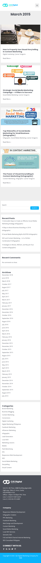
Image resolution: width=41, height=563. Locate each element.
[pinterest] (15, 549)
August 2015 (6, 355)
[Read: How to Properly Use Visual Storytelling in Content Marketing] (20, 34)
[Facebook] (4, 549)
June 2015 (5, 362)
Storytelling (6, 464)
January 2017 (6, 306)
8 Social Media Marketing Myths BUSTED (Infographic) (19, 234)
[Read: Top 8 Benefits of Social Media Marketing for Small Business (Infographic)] (20, 116)
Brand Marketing (7, 408)
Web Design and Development (13, 523)
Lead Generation (7, 436)
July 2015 (5, 359)
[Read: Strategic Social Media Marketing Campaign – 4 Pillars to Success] (20, 75)
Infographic (6, 138)
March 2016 (6, 334)
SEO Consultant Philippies (11, 540)
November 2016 (7, 312)
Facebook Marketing (8, 427)
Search (4, 205)
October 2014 (6, 386)
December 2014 (7, 380)
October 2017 (6, 284)
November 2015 (7, 346)
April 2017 (5, 297)
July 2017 (5, 290)
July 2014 (5, 396)
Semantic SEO (7, 535)
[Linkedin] (9, 549)
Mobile (4, 446)
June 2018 (5, 278)
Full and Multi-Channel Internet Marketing (16, 537)
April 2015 (5, 368)
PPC (3, 452)
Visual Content (7, 467)
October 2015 (6, 349)
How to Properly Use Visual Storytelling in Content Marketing (20, 50)
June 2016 (5, 328)
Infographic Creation (9, 515)
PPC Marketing (7, 518)
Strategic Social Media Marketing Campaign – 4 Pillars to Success (18, 91)
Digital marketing (8, 54)
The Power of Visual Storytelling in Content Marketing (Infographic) (18, 175)
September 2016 (7, 318)
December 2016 (7, 309)
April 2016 (5, 331)
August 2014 (6, 393)
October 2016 (6, 315)
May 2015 (5, 365)
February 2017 (7, 303)
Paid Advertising (7, 449)
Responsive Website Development (14, 512)
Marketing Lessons (8, 443)
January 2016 (6, 340)
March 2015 (6, 371)
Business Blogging (8, 412)
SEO (3, 458)
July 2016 (5, 324)
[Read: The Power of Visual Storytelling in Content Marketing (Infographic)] (20, 159)
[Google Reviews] (6, 549)
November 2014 (7, 383)
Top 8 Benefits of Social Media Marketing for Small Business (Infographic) (16, 133)
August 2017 (6, 287)
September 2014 (7, 390)
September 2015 (7, 352)
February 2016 (7, 337)
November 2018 (7, 275)
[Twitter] (12, 549)
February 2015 (7, 374)
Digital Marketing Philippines (11, 424)
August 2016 (6, 321)
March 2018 (6, 281)
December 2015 (7, 343)
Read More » (7, 58)
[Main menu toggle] (37, 5)
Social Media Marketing (10, 95)
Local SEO (5, 440)
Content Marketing (9, 179)
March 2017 (6, 300)
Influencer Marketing (9, 430)
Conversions (6, 418)
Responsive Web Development (12, 455)
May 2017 (5, 293)
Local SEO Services (9, 532)
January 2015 (6, 377)
